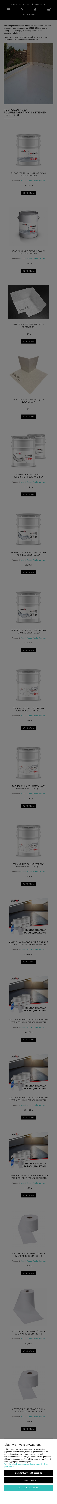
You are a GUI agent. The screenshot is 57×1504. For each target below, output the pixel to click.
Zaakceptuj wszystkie (28, 1488)
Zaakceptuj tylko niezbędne (28, 1473)
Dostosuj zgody (28, 1480)
